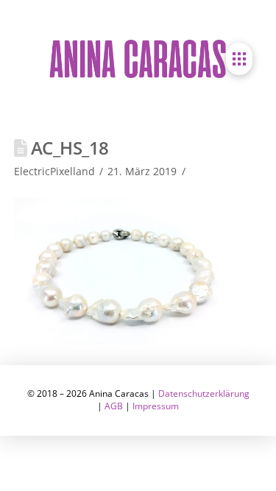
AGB (114, 406)
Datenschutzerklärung (204, 393)
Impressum (155, 406)
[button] (239, 59)
